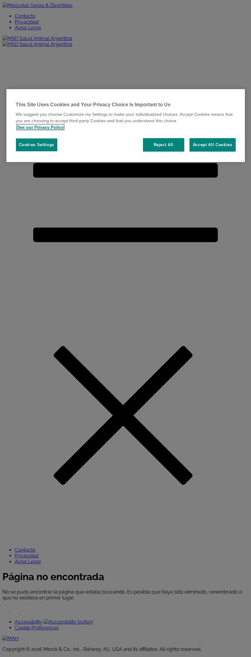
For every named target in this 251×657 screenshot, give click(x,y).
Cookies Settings (36, 144)
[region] (125, 125)
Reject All (164, 144)
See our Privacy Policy (40, 127)
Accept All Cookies (212, 144)
